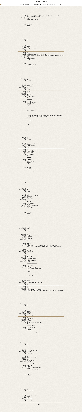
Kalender (22, 4)
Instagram (62, 4)
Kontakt (53, 4)
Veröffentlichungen (39, 4)
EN (1, 4)
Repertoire (50, 4)
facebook (63, 4)
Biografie (26, 4)
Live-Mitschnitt (29, 99)
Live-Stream (29, 121)
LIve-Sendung (29, 191)
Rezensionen (45, 4)
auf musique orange (39, 363)
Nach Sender (46, 9)
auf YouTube (29, 363)
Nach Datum (36, 9)
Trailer (34, 325)
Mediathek (30, 4)
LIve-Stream (29, 61)
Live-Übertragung (30, 305)
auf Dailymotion (33, 363)
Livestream (29, 80)
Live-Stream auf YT (34, 263)
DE (0, 4)
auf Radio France (44, 363)
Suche (60, 4)
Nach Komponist (41, 9)
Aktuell (19, 4)
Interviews (34, 4)
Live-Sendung (29, 201)
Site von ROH (29, 284)
